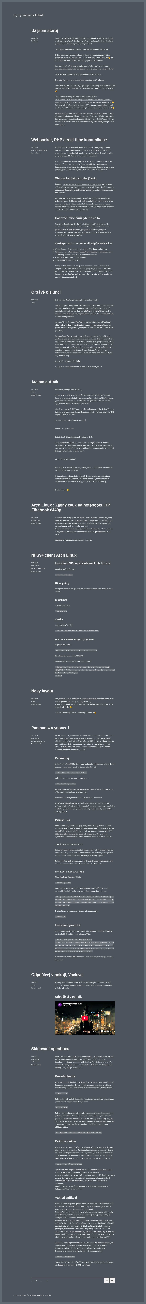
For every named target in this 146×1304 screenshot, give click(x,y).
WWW (45, 150)
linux (32, 153)
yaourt (107, 744)
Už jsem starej (44, 30)
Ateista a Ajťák (44, 382)
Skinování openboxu (50, 1048)
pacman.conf (97, 798)
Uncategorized (35, 520)
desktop (39, 568)
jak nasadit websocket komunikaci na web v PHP (82, 184)
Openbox (101, 1059)
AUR (61, 960)
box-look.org (99, 1186)
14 (47, 1280)
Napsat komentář (36, 395)
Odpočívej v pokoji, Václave (57, 974)
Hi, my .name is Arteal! (28, 15)
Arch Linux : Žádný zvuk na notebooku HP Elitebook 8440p (70, 507)
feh (100, 1085)
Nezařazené (34, 41)
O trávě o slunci (46, 292)
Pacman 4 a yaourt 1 (50, 727)
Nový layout (42, 691)
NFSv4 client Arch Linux (54, 555)
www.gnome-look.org (104, 1262)
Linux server (34, 150)
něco (64, 490)
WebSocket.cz (60, 249)
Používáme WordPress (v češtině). (40, 1295)
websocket (38, 153)
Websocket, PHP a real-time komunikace (69, 139)
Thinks (41, 150)
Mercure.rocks (60, 252)
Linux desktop (35, 566)
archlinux (33, 568)
